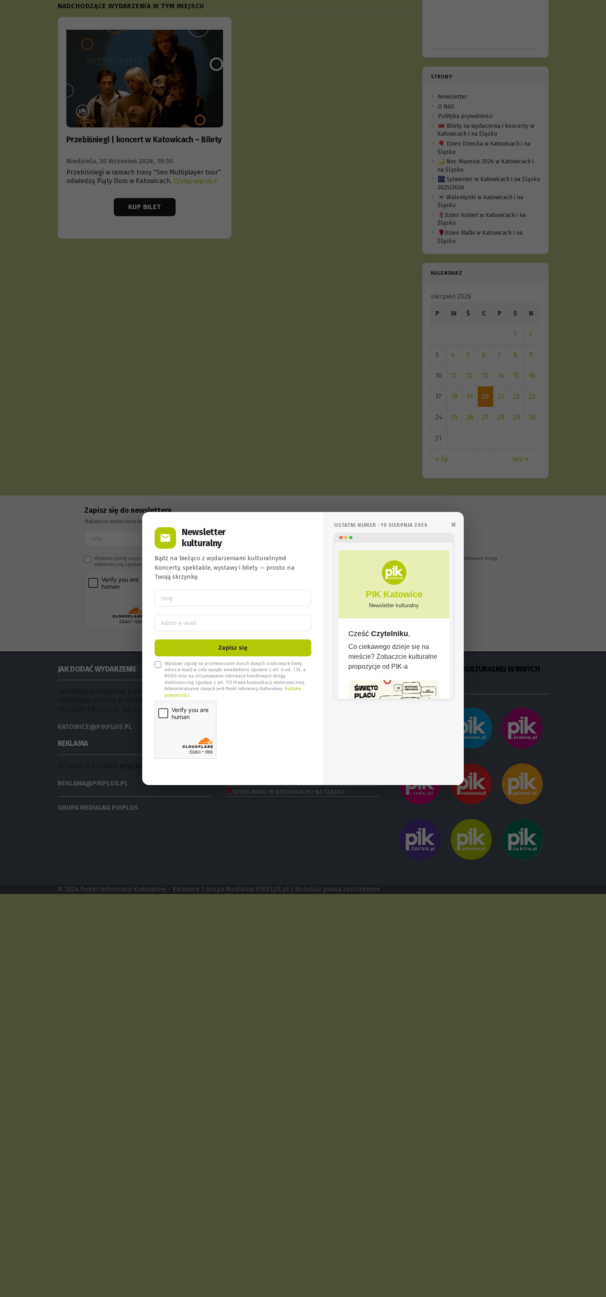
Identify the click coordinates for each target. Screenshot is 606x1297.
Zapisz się (232, 647)
